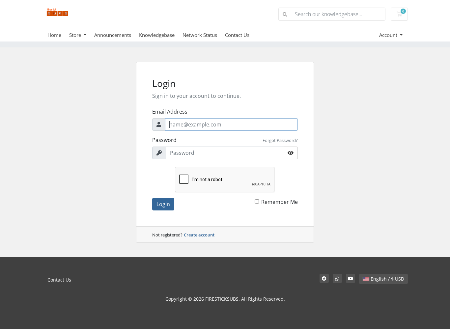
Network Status (200, 35)
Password (164, 140)
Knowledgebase (157, 35)
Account (389, 35)
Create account (199, 235)
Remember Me (279, 202)
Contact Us (237, 35)
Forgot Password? (280, 140)
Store (75, 35)
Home (54, 35)
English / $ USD (386, 279)
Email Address (169, 111)
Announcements (112, 35)
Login (163, 204)
